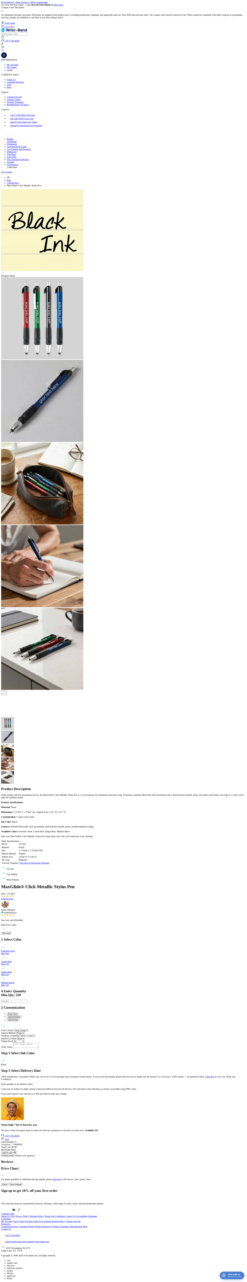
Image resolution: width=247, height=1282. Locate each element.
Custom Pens (13, 183)
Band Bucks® (76, 1226)
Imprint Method (8, 1033)
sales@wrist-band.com (15, 1241)
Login (9, 70)
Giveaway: (12, 1144)
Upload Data (13, 1020)
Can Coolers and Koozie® (19, 149)
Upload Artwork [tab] (14, 1017)
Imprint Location (8, 1038)
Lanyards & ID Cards (16, 146)
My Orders (12, 67)
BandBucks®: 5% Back (18, 104)
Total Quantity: (8, 1142)
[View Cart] (2, 47)
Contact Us (70, 1216)
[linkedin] (14, 1211)
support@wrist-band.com (37, 1241)
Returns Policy (58, 1221)
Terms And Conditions (54, 1216)
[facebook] (4, 134)
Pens (9, 180)
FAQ (9, 84)
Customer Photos (26, 1226)
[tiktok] (16, 134)
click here (56, 1179)
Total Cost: (9, 1147)
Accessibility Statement (86, 1216)
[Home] (8, 178)
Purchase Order (32, 1221)
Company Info (7, 1213)
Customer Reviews (15, 82)
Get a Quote (6, 172)
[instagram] (10, 134)
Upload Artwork (14, 97)
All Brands (12, 141)
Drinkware (12, 152)
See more (6, 933)
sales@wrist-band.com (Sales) (23, 122)
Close (4, 1184)
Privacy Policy (22, 1216)
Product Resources (43, 1226)
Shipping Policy (36, 1216)
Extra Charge (7, 1030)
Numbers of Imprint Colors (13, 1036)
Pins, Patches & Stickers (18, 159)
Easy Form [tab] (12, 1014)
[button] (123, 50)
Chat (7, 1139)
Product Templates (15, 102)
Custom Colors (13, 99)
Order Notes (6, 1047)
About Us (11, 79)
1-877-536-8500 (12, 1136)
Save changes (16, 1184)
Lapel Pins (11, 157)
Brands (10, 139)
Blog (9, 87)
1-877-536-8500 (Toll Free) (22, 115)
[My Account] (2, 44)
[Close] (2, 1175)
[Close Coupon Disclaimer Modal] (2, 10)
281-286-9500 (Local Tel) (22, 118)
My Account (12, 65)
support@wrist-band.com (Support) (26, 125)
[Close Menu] (4, 57)
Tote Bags (11, 154)
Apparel (10, 162)
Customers (6, 1219)
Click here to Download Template (34, 863)
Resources (5, 1224)
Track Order (18, 1221)
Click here (209, 1076)
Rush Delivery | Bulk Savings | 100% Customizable (24, 2)
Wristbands (12, 144)
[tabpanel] (123, 1026)
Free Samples (45, 1221)
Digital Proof (7, 1041)
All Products (12, 164)
